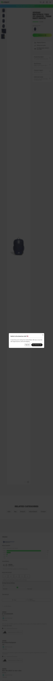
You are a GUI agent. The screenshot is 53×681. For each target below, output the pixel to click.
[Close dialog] (43, 335)
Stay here (27, 344)
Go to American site (37, 344)
